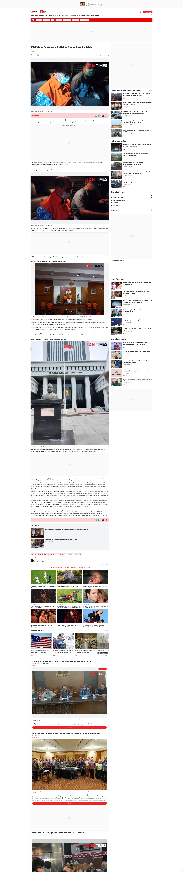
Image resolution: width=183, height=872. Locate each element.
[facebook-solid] (99, 116)
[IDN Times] (38, 12)
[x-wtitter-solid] (103, 116)
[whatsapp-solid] (96, 116)
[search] (141, 12)
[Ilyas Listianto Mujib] (32, 560)
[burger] (151, 15)
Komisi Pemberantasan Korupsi (53, 120)
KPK (64, 120)
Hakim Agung (90, 120)
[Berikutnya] (109, 640)
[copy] (106, 116)
